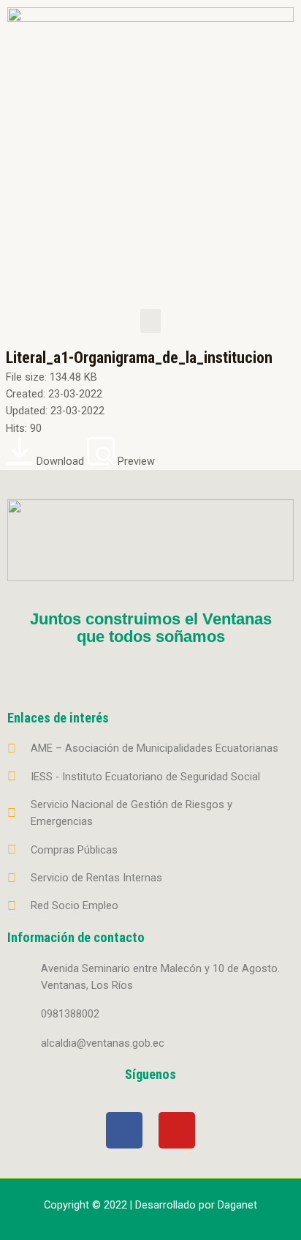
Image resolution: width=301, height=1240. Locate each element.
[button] (150, 321)
